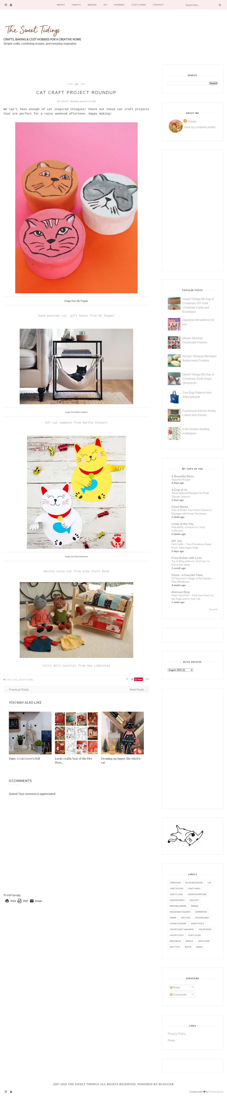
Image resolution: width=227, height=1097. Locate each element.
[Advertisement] (68, 73)
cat (76, 84)
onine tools (197, 923)
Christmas (175, 882)
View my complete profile (199, 127)
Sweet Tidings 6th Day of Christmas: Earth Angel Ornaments (198, 378)
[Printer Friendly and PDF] (23, 903)
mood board (202, 917)
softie (188, 947)
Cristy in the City (182, 523)
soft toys (175, 947)
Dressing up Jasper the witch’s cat (120, 760)
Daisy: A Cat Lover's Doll (24, 758)
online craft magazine (182, 929)
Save (140, 679)
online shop (205, 929)
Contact (158, 4)
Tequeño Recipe (180, 479)
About (61, 4)
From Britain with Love (186, 557)
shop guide (204, 941)
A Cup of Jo (179, 489)
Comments (179, 994)
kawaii (173, 917)
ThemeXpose (216, 1091)
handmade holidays (180, 912)
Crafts (76, 4)
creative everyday (197, 894)
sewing (189, 941)
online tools (177, 935)
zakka (199, 947)
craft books (176, 888)
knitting (185, 917)
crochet (194, 900)
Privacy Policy (177, 1033)
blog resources (194, 882)
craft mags (194, 888)
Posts (176, 987)
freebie (194, 906)
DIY (105, 4)
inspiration (201, 912)
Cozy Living (138, 4)
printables (175, 941)
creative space (177, 900)
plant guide (194, 935)
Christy (64, 101)
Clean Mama (179, 506)
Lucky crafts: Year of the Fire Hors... (73, 760)
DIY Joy (176, 540)
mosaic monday (178, 923)
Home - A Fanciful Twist (187, 575)
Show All (213, 609)
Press (171, 1040)
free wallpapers (178, 906)
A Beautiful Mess (182, 476)
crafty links (26, 679)
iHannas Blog (180, 592)
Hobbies (119, 4)
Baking (92, 4)
